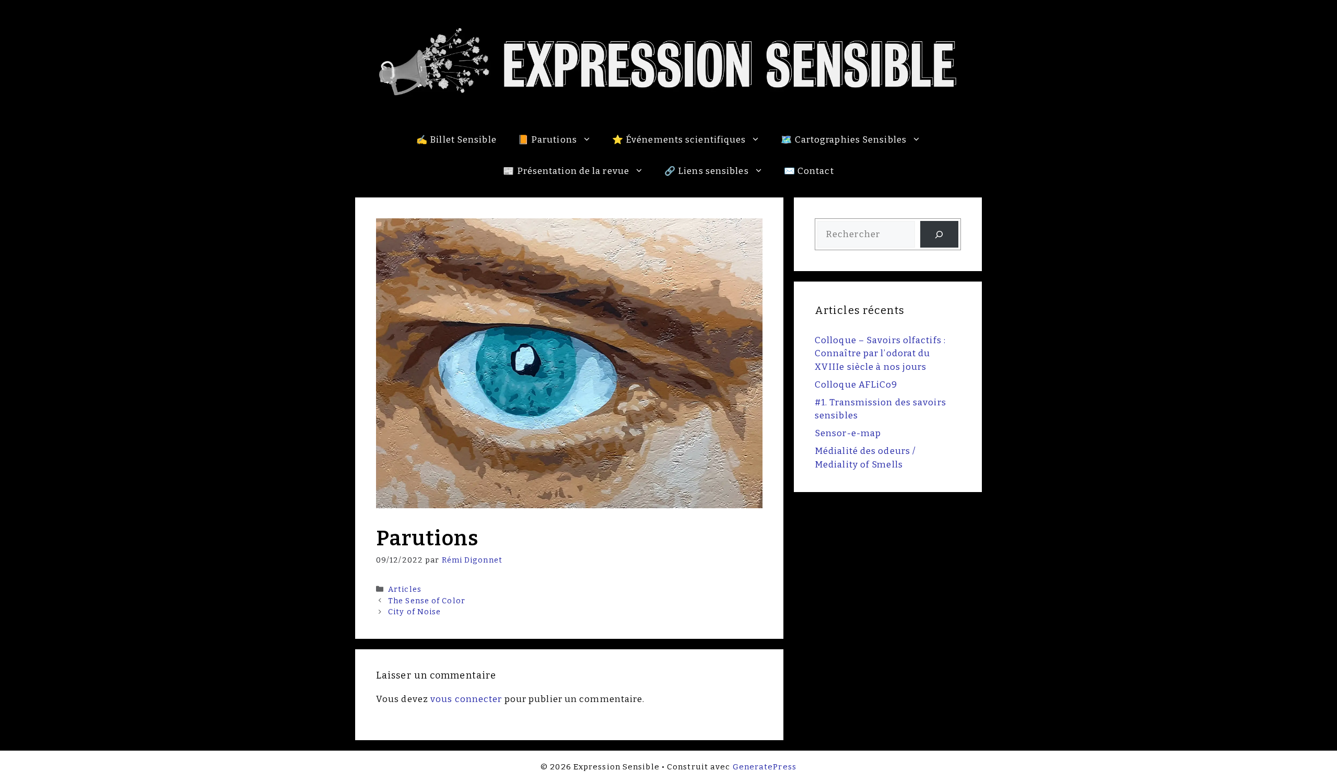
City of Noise (414, 611)
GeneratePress (764, 767)
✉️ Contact (809, 171)
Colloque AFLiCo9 (856, 384)
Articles (404, 589)
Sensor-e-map (848, 433)
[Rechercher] (939, 234)
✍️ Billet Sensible (456, 139)
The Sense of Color (426, 600)
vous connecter (466, 699)
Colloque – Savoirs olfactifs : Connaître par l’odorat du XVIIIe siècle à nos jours (880, 353)
